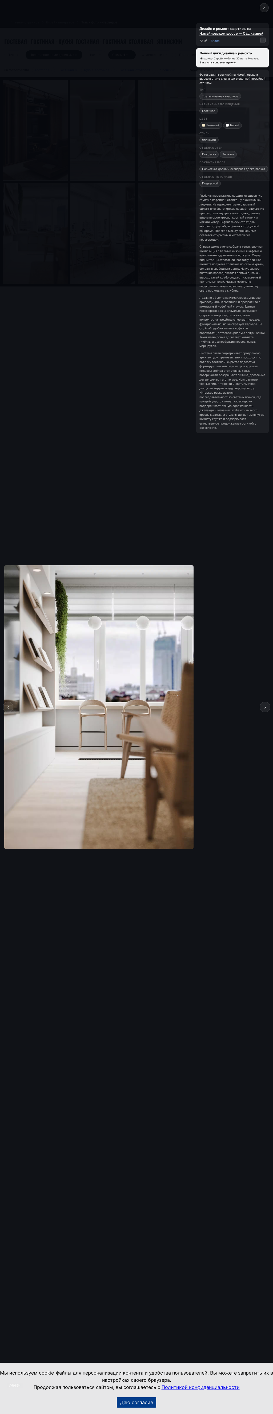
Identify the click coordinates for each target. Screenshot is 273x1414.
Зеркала (228, 154)
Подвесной (210, 183)
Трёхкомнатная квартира (220, 96)
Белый (234, 125)
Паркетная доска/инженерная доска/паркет (233, 169)
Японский (209, 140)
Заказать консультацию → (218, 62)
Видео (215, 41)
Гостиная (208, 111)
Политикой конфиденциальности (201, 1387)
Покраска (209, 154)
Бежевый (212, 125)
